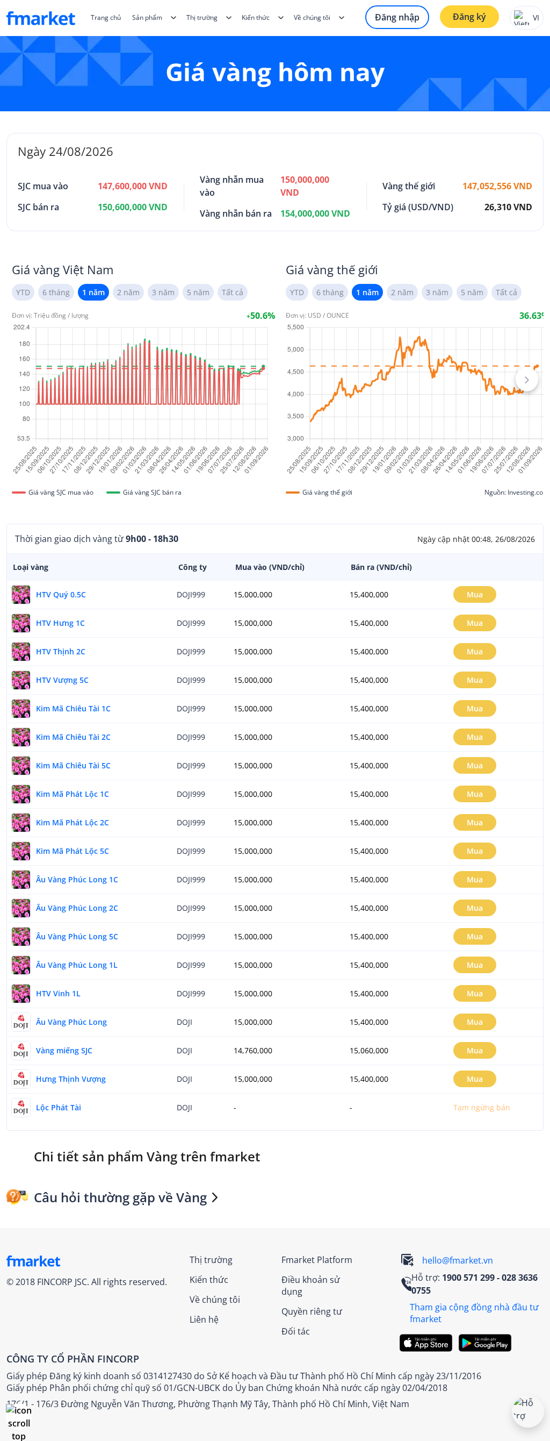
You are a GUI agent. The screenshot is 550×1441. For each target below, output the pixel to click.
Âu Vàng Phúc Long (71, 1022)
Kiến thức (256, 17)
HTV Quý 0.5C (61, 594)
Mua (475, 594)
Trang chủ (106, 17)
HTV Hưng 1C (60, 623)
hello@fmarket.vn (457, 1260)
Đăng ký (469, 17)
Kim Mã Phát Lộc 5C (72, 851)
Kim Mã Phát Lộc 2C (72, 822)
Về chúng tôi (215, 1300)
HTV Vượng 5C (62, 680)
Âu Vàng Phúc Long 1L (77, 965)
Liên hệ (204, 1319)
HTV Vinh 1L (58, 993)
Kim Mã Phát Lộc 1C (72, 794)
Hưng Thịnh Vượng (71, 1079)
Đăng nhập (397, 17)
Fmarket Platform (316, 1260)
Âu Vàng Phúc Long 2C (77, 908)
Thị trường (211, 1260)
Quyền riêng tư (311, 1311)
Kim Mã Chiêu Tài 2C (73, 737)
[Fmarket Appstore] (428, 1342)
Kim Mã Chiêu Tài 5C (73, 765)
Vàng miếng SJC (64, 1050)
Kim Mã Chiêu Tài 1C (73, 708)
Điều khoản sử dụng (310, 1285)
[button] (18, 1416)
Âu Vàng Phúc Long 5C (77, 936)
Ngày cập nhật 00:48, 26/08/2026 (476, 539)
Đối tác (295, 1331)
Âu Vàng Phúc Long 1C (77, 879)
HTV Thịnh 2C (60, 651)
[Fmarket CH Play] (487, 1342)
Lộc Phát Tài (58, 1107)
